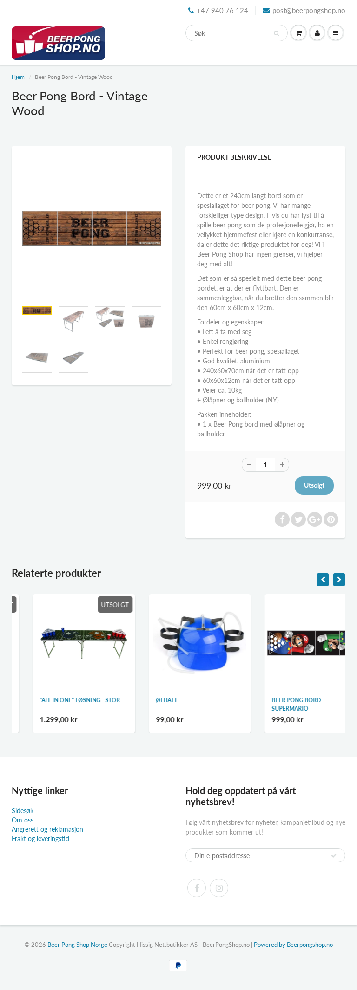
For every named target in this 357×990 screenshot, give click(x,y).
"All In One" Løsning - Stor (59, 700)
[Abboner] (334, 855)
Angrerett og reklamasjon (47, 829)
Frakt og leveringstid (40, 838)
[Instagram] (219, 888)
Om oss (22, 820)
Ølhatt (146, 700)
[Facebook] (196, 888)
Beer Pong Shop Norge (77, 944)
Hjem (18, 76)
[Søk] (276, 33)
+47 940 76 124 (222, 10)
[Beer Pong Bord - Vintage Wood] (92, 228)
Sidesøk (22, 811)
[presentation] (323, 579)
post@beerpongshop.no (308, 10)
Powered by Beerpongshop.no (293, 944)
